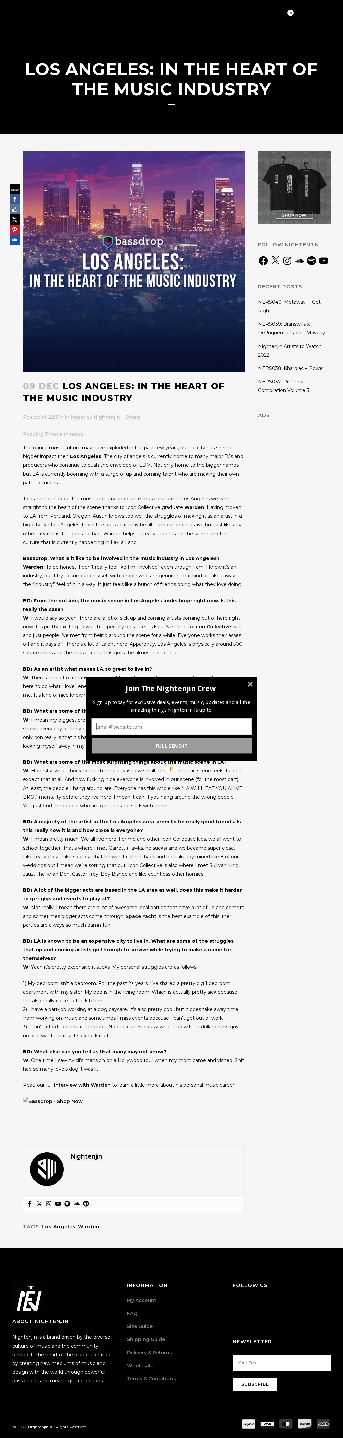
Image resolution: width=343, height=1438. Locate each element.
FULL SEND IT (172, 745)
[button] (171, 688)
